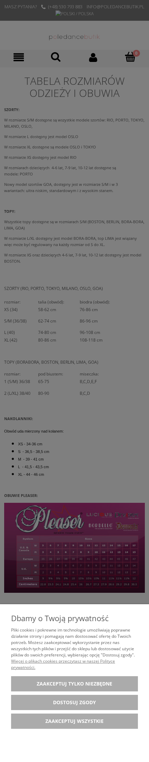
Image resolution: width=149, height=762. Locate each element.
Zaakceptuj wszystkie (74, 721)
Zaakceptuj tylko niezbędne (74, 683)
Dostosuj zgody (74, 702)
